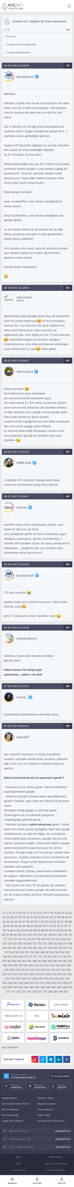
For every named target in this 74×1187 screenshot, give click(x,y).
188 (44, 961)
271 (8, 991)
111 (5, 939)
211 (27, 969)
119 (43, 939)
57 (62, 921)
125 (4, 943)
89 (46, 930)
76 (65, 926)
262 (26, 987)
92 (58, 930)
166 (5, 956)
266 (48, 987)
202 (46, 965)
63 (16, 926)
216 (53, 969)
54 (50, 921)
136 (60, 943)
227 (42, 974)
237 (29, 978)
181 (9, 961)
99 (15, 934)
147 (45, 947)
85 (31, 930)
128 (19, 943)
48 (27, 921)
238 (34, 978)
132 (39, 943)
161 (47, 952)
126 (9, 943)
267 (53, 987)
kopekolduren (27, 638)
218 (63, 969)
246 (9, 982)
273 (18, 991)
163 (57, 952)
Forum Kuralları (18, 1170)
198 (25, 965)
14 (38, 912)
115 (24, 939)
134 (50, 943)
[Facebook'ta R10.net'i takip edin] (66, 1059)
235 (18, 978)
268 (59, 987)
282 (66, 991)
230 (59, 974)
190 (55, 961)
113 (15, 939)
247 (15, 982)
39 (62, 917)
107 (55, 934)
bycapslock (25, 77)
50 (35, 921)
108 (60, 934)
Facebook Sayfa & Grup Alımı (50, 1121)
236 (23, 978)
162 (52, 952)
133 (44, 943)
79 (7, 930)
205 (63, 965)
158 (32, 952)
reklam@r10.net (62, 1131)
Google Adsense (9, 1098)
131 (35, 943)
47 (23, 921)
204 (57, 965)
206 (68, 965)
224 (26, 974)
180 (4, 961)
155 (17, 952)
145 (34, 947)
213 (37, 969)
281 (60, 991)
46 (19, 921)
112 (10, 939)
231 (64, 974)
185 (29, 961)
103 (35, 934)
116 (29, 939)
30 (27, 917)
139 (4, 947)
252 (42, 982)
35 (47, 917)
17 (48, 912)
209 (17, 969)
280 (55, 991)
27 (15, 917)
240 (45, 978)
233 (7, 978)
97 (7, 934)
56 (58, 921)
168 (15, 956)
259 (9, 987)
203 (52, 965)
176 (54, 956)
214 (42, 969)
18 (52, 912)
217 (58, 969)
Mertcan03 (25, 372)
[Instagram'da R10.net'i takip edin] (34, 1059)
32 (35, 917)
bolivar (22, 507)
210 (22, 969)
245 (4, 982)
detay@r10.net (63, 1147)
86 (35, 930)
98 (11, 934)
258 (4, 987)
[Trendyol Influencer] (61, 1016)
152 (70, 947)
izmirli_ (22, 697)
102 (29, 934)
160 (42, 952)
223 (20, 974)
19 (55, 912)
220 (4, 974)
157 (27, 952)
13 (34, 912)
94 (65, 930)
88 (42, 930)
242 (56, 978)
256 (64, 982)
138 (70, 943)
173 (40, 956)
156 (22, 952)
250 (31, 982)
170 (25, 956)
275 (28, 991)
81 (15, 930)
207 (6, 969)
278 (44, 991)
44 (11, 921)
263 (31, 987)
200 (36, 965)
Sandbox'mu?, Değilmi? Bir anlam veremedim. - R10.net (12, 6)
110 (70, 934)
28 (19, 917)
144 (29, 947)
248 (20, 982)
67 (32, 926)
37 (54, 917)
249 (26, 982)
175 (49, 956)
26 (12, 917)
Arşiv (18, 1157)
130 (29, 943)
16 (45, 912)
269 (64, 987)
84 (27, 930)
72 (50, 926)
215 (48, 969)
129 (24, 943)
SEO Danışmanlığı (10, 1115)
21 (63, 912)
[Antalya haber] (37, 1027)
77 (69, 926)
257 (70, 982)
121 (53, 939)
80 (11, 930)
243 (61, 978)
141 (14, 947)
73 (54, 926)
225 (31, 974)
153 (6, 952)
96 (3, 934)
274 (23, 991)
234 (12, 978)
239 (39, 978)
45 (15, 921)
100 (20, 934)
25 (8, 917)
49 (31, 921)
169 (20, 956)
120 (48, 939)
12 (30, 912)
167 (10, 956)
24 (4, 917)
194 (5, 965)
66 (28, 926)
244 (67, 978)
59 (70, 921)
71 (47, 926)
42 (4, 921)
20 (59, 912)
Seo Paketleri (10, 1047)
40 (66, 917)
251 (37, 982)
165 (67, 952)
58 (66, 921)
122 (58, 939)
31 (31, 917)
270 (70, 987)
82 (19, 930)
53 (46, 921)
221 (9, 974)
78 (4, 930)
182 (14, 961)
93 (62, 930)
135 (55, 943)
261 (21, 987)
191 (60, 961)
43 (7, 921)
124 (68, 939)
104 (40, 934)
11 (27, 912)
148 (50, 947)
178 (64, 956)
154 (11, 952)
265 (42, 987)
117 (34, 939)
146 (39, 947)
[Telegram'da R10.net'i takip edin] (50, 1059)
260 (15, 987)
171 (30, 956)
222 (15, 974)
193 (70, 961)
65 (24, 926)
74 (58, 926)
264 (37, 987)
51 (39, 921)
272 (13, 991)
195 (10, 965)
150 (60, 947)
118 (38, 939)
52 (42, 921)
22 (66, 912)
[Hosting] (13, 1004)
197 (20, 965)
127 (14, 943)
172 (35, 956)
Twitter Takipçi (44, 1115)
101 (25, 934)
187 (39, 961)
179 (69, 956)
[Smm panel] (61, 1027)
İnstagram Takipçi (45, 1098)
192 (65, 961)
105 (45, 934)
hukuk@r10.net (62, 1139)
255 (59, 982)
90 (50, 930)
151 (65, 947)
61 (8, 926)
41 (70, 917)
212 (32, 969)
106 (50, 934)
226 (37, 974)
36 (50, 917)
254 (53, 982)
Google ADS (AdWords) (12, 1121)
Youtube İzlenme (45, 1109)
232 (69, 974)
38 (58, 917)
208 (11, 969)
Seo (37, 1015)
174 (45, 956)
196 (15, 965)
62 (12, 926)
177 (59, 956)
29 (23, 917)
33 (39, 917)
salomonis (24, 297)
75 (61, 926)
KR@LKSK (24, 463)
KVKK (18, 1163)
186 (34, 961)
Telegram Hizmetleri (46, 1104)
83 (23, 930)
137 (65, 943)
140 (9, 947)
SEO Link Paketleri (10, 1109)
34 (43, 917)
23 (70, 912)
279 (50, 991)
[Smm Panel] (13, 1027)
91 (54, 930)
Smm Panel (61, 1004)
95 (69, 930)
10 (24, 912)
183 (19, 961)
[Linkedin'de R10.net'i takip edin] (58, 1059)
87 (38, 930)
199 (30, 965)
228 (48, 974)
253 (48, 982)
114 (20, 939)
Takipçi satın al (13, 1015)
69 (39, 926)
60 (5, 926)
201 (41, 965)
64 (20, 926)
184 (24, 961)
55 (54, 921)
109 (65, 934)
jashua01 (23, 737)
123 (63, 939)
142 (19, 947)
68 (35, 926)
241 (51, 978)
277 (39, 991)
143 (24, 947)
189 (50, 961)
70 (43, 926)
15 (41, 912)
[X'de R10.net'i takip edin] (42, 1059)
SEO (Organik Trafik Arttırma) (15, 1104)
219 (68, 969)
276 (34, 991)
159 (37, 952)
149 (55, 947)
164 (62, 952)
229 (53, 974)
